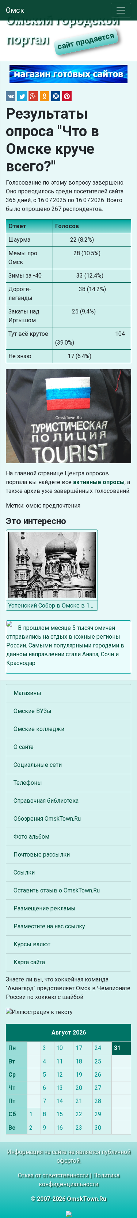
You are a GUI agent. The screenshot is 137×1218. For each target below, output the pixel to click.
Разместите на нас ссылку (49, 926)
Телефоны (28, 782)
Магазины (27, 693)
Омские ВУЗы (33, 711)
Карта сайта (29, 962)
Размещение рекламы (45, 908)
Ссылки (24, 872)
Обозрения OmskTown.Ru (47, 818)
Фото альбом (31, 836)
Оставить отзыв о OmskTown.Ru (57, 890)
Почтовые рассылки (42, 854)
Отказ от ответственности (53, 1175)
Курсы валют (32, 944)
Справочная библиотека (46, 800)
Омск (15, 10)
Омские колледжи (39, 728)
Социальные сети (38, 764)
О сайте (24, 746)
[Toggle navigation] (121, 10)
